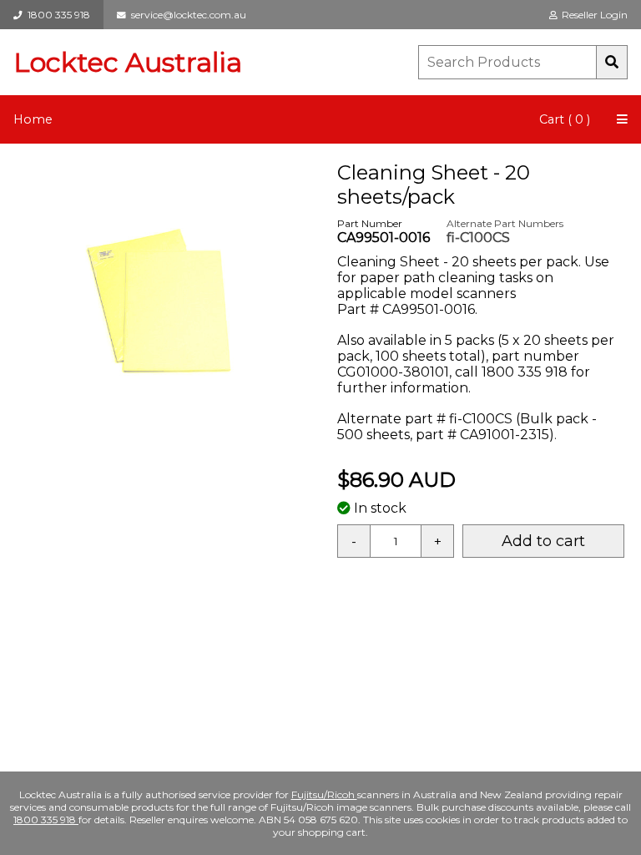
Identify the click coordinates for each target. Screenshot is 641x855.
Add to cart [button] (543, 541)
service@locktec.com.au (186, 14)
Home (33, 119)
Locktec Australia (127, 62)
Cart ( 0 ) (564, 119)
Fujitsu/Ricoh (324, 794)
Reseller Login (592, 14)
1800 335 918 (56, 14)
